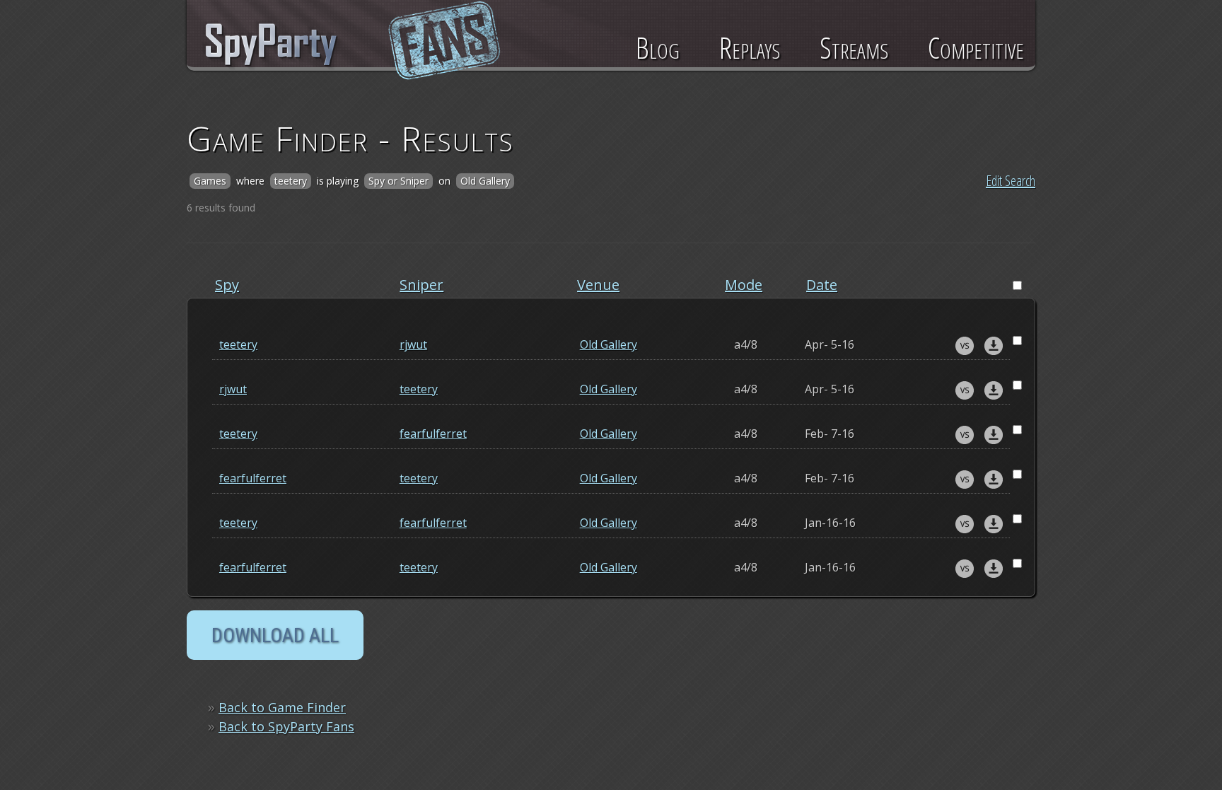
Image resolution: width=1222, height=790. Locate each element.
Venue (598, 284)
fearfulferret (433, 433)
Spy (227, 284)
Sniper (421, 284)
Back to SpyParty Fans (286, 726)
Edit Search (1010, 180)
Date (821, 284)
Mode (743, 284)
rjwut (413, 344)
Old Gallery (608, 344)
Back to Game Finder (282, 707)
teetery (238, 344)
